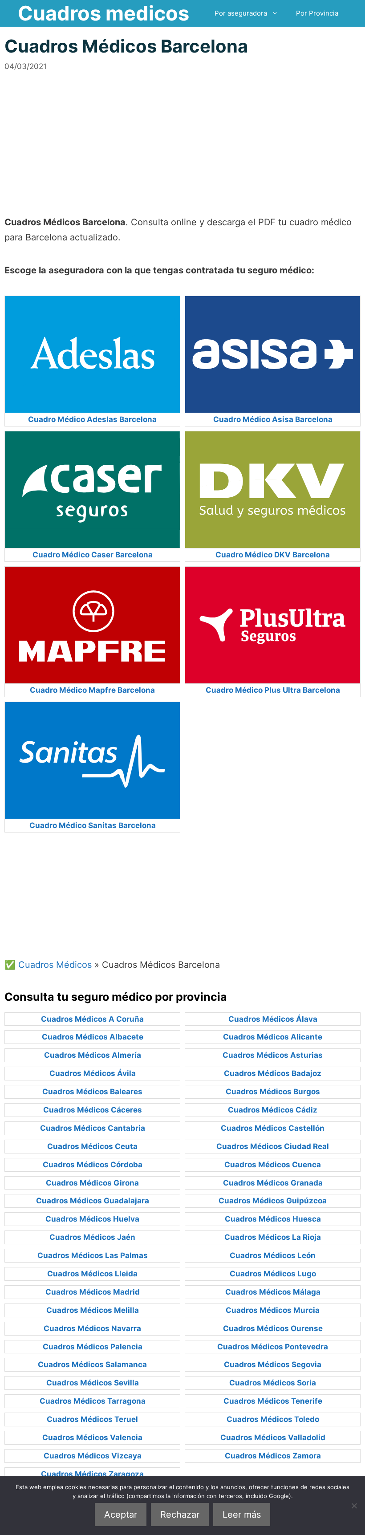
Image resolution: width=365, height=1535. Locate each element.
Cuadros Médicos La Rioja (272, 1237)
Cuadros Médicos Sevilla (92, 1382)
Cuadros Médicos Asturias (273, 1055)
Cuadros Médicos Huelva (92, 1218)
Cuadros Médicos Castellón (272, 1128)
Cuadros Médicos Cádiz (272, 1109)
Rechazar (179, 1514)
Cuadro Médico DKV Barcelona (272, 554)
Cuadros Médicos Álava (272, 1019)
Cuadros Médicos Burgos (273, 1091)
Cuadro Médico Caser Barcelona (92, 554)
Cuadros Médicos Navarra (92, 1328)
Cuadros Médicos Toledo (273, 1419)
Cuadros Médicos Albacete (92, 1036)
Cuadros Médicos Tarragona (93, 1401)
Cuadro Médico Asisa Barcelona (273, 419)
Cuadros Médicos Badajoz (272, 1073)
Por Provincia (317, 13)
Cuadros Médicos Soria (272, 1382)
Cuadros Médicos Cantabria (92, 1128)
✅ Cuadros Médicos (48, 964)
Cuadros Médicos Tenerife (272, 1401)
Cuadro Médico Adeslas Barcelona (92, 419)
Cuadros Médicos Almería (92, 1055)
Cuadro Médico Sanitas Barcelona (92, 825)
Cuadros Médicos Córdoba (92, 1164)
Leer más (242, 1514)
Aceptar (120, 1514)
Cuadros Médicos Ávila (92, 1073)
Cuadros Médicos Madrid (92, 1291)
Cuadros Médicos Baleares (92, 1091)
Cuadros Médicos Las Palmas (92, 1255)
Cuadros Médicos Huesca (273, 1218)
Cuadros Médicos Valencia (92, 1437)
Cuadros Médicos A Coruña (92, 1019)
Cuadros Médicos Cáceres (92, 1109)
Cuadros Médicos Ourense (273, 1328)
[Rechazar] (353, 1505)
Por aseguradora (241, 13)
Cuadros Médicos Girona (92, 1182)
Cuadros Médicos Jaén (92, 1237)
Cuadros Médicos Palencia (92, 1346)
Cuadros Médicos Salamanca (92, 1364)
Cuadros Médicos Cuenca (272, 1164)
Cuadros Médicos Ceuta (92, 1146)
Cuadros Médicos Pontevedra (272, 1346)
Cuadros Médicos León (273, 1255)
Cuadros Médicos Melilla (92, 1310)
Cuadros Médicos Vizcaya (93, 1455)
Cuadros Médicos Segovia (272, 1364)
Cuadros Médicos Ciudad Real (272, 1146)
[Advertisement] (182, 134)
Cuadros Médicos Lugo (273, 1273)
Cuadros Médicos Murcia (273, 1310)
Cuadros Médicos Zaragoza (92, 1474)
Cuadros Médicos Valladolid (272, 1437)
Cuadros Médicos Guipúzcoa (273, 1200)
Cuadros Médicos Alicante (272, 1036)
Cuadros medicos (103, 13)
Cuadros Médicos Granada (273, 1182)
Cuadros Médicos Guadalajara (92, 1200)
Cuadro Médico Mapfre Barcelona (92, 690)
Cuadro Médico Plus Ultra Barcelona (273, 690)
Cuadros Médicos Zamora (273, 1455)
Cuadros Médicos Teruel (92, 1419)
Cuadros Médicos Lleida (92, 1273)
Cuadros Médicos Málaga (272, 1291)
